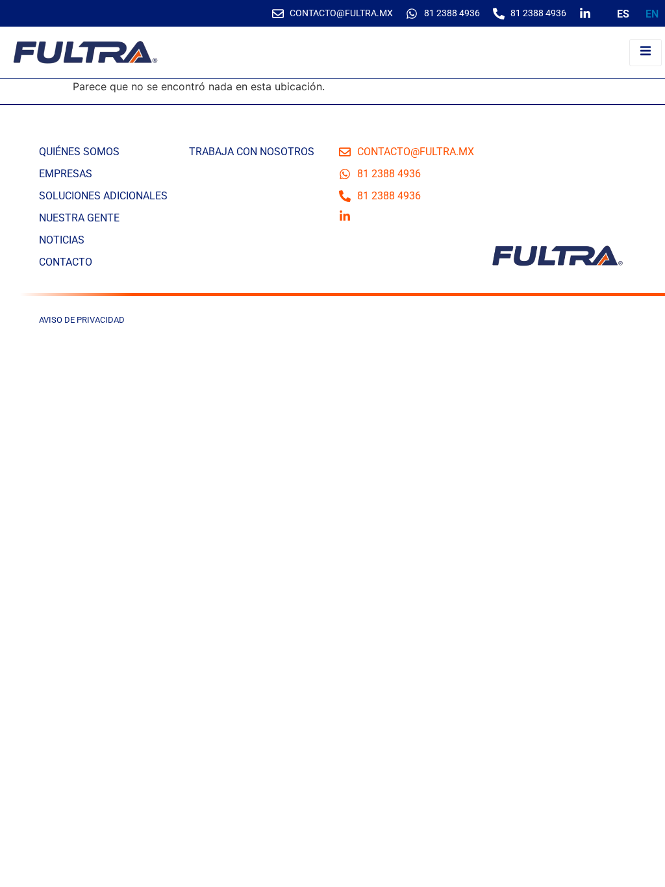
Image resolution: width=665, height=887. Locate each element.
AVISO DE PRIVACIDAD (82, 320)
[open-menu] (645, 52)
